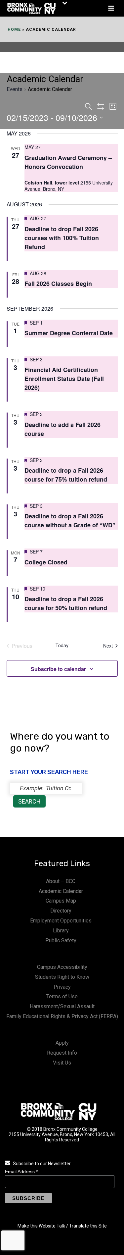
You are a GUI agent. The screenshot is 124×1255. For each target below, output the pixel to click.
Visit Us (62, 1063)
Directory (60, 911)
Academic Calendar (61, 891)
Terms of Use (62, 996)
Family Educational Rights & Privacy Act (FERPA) (62, 1016)
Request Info (62, 1053)
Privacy (62, 987)
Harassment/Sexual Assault (62, 1006)
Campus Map (61, 901)
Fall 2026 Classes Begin (58, 283)
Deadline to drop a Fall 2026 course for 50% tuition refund (65, 603)
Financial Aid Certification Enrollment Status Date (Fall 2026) (64, 378)
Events (14, 89)
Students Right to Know (62, 977)
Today (62, 645)
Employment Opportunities (61, 920)
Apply (62, 1043)
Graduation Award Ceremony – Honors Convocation (68, 162)
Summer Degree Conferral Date (68, 333)
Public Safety (60, 940)
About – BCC (60, 881)
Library (61, 930)
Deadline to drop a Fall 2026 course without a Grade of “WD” (69, 520)
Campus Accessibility (62, 967)
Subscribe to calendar (58, 669)
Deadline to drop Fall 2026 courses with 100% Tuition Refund (61, 238)
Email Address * (21, 1171)
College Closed (45, 562)
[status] (46, 788)
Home (14, 29)
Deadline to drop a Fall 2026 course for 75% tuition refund (65, 475)
